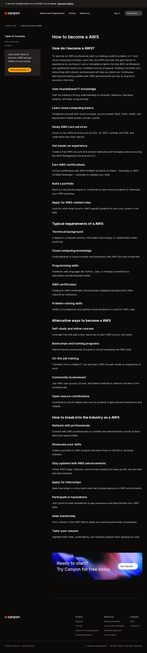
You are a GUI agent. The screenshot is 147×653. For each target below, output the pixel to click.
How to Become (12, 41)
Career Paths (110, 635)
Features (79, 621)
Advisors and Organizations (52, 13)
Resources (85, 13)
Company (134, 617)
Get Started (132, 13)
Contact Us (135, 626)
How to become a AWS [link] (31, 26)
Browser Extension (84, 635)
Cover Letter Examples (114, 626)
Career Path (10, 26)
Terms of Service (12, 646)
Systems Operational (97, 646)
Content (8, 45)
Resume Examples (112, 621)
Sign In (117, 13)
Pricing (72, 13)
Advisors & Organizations (87, 630)
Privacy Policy (28, 646)
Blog (132, 621)
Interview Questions (113, 630)
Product (79, 617)
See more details (66, 3)
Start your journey (18, 70)
